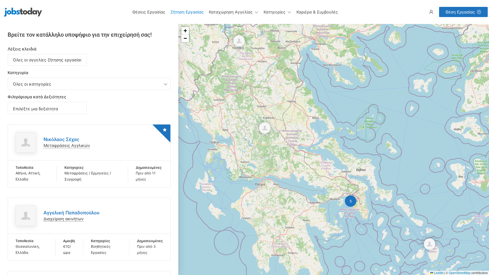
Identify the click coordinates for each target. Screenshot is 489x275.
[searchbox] (47, 109)
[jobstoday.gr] (21, 11)
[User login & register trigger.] (431, 12)
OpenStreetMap (460, 272)
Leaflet (438, 272)
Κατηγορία (18, 72)
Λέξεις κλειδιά (22, 48)
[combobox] (89, 84)
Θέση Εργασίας (460, 12)
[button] (234, 12)
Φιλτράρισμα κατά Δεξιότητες (37, 96)
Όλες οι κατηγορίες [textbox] (32, 84)
